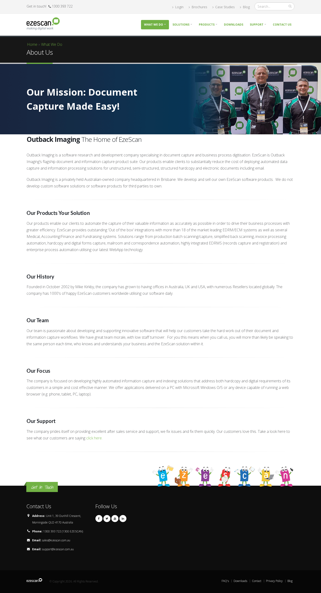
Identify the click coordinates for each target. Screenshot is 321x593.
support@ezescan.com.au (58, 549)
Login (179, 7)
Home (32, 44)
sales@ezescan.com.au (56, 540)
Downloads (233, 25)
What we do (153, 25)
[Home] (45, 23)
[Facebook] (98, 518)
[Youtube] (114, 518)
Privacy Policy (274, 581)
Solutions (180, 25)
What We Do (51, 44)
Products (207, 25)
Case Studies (224, 7)
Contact (256, 581)
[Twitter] (106, 518)
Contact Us (282, 25)
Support (256, 25)
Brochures (199, 7)
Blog (246, 7)
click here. (94, 438)
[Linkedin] (122, 518)
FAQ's (225, 581)
